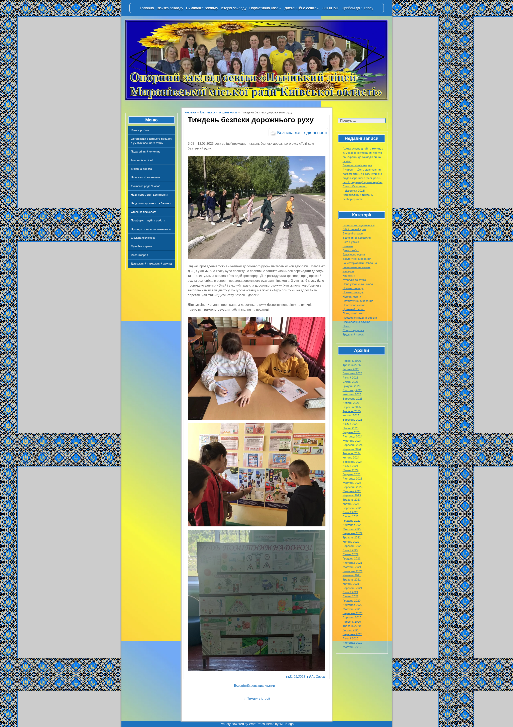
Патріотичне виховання (358, 300)
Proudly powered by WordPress (242, 724)
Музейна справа (141, 246)
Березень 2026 (352, 373)
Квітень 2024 (351, 457)
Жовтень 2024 (352, 440)
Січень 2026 (350, 381)
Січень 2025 (350, 428)
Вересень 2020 (353, 613)
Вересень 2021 (353, 571)
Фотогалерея (139, 254)
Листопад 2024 (352, 436)
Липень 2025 (351, 402)
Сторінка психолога (144, 211)
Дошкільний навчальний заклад (151, 263)
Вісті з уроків (351, 241)
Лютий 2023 (350, 512)
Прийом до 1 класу (357, 8)
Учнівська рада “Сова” (145, 186)
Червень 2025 (352, 407)
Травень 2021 (352, 579)
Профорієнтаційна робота (148, 220)
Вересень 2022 (353, 533)
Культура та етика (354, 279)
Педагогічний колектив (145, 151)
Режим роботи (140, 130)
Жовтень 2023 (352, 482)
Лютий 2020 (350, 638)
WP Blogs (286, 724)
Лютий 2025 (350, 423)
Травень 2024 (352, 453)
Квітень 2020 (351, 630)
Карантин (349, 275)
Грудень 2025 (352, 386)
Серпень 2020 (352, 617)
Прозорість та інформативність (151, 229)
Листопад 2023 (352, 478)
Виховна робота (141, 168)
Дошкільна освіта (354, 254)
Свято (346, 326)
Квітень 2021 (351, 583)
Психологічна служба (356, 321)
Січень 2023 (350, 516)
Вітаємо (348, 246)
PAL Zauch (317, 676)
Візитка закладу (170, 8)
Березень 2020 (352, 634)
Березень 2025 (352, 419)
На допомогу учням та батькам (151, 203)
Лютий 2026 (350, 377)
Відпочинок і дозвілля (357, 237)
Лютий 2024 (350, 466)
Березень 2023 (352, 508)
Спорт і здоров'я (353, 330)
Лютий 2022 (350, 550)
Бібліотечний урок (354, 229)
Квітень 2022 (351, 541)
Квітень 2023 (351, 503)
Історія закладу (233, 8)
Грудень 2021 (352, 558)
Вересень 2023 (353, 487)
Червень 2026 (352, 360)
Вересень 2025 (353, 398)
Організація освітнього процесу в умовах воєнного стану (151, 140)
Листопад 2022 (352, 524)
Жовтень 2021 (352, 566)
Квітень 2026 (351, 369)
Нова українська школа (358, 284)
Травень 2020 (352, 625)
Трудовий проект (354, 334)
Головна (147, 8)
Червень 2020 (352, 621)
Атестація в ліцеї (142, 160)
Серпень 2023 (352, 491)
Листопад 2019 (352, 642)
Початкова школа (354, 305)
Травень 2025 (352, 411)
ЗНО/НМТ (330, 8)
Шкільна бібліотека (143, 237)
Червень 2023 (352, 495)
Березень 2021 (352, 588)
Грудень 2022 (352, 520)
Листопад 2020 (352, 604)
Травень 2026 (352, 365)
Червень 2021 (352, 575)
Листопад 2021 (352, 562)
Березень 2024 (352, 461)
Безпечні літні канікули (357, 165)
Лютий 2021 (350, 592)
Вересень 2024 (353, 444)
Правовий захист (354, 309)
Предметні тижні (353, 313)
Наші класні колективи (145, 177)
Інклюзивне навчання (357, 267)
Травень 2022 (352, 537)
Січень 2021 (350, 596)
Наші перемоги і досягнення (149, 194)
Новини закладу (353, 288)
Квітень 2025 (351, 415)
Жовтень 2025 (352, 394)
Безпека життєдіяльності (359, 225)
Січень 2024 (350, 470)
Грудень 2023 (352, 474)
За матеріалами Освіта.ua (360, 263)
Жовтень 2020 (352, 609)
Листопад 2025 (352, 390)
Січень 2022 (350, 554)
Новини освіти (352, 296)
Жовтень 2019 (352, 646)
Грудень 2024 (352, 432)
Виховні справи (353, 233)
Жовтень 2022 (352, 529)
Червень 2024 (352, 449)
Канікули (348, 271)
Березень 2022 (352, 545)
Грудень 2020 (352, 600)
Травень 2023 (352, 499)
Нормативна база (264, 8)
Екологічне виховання (357, 258)
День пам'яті (351, 250)
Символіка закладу (202, 8)
